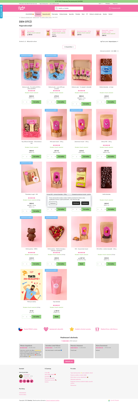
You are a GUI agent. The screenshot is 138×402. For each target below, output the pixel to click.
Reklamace (73, 385)
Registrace (115, 3)
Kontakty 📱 (48, 376)
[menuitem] (30, 14)
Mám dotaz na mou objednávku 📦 (79, 377)
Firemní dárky (22, 394)
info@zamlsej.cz (27, 378)
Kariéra (46, 382)
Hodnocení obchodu (69, 337)
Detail (81, 264)
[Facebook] (20, 381)
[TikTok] (31, 381)
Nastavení (53, 203)
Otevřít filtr (69, 47)
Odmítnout (76, 203)
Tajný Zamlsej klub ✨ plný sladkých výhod (49, 3)
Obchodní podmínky (75, 379)
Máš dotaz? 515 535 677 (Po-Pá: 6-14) (28, 3)
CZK (100, 3)
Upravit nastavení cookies (52, 400)
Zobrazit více (69, 361)
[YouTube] (28, 381)
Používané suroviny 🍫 (51, 380)
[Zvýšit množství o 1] (30, 102)
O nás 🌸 (47, 372)
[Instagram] (24, 381)
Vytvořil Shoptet (114, 400)
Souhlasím (85, 203)
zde (78, 199)
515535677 (26, 374)
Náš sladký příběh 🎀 (50, 374)
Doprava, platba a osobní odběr (78, 375)
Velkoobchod (22, 392)
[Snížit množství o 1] (23, 102)
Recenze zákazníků (49, 378)
